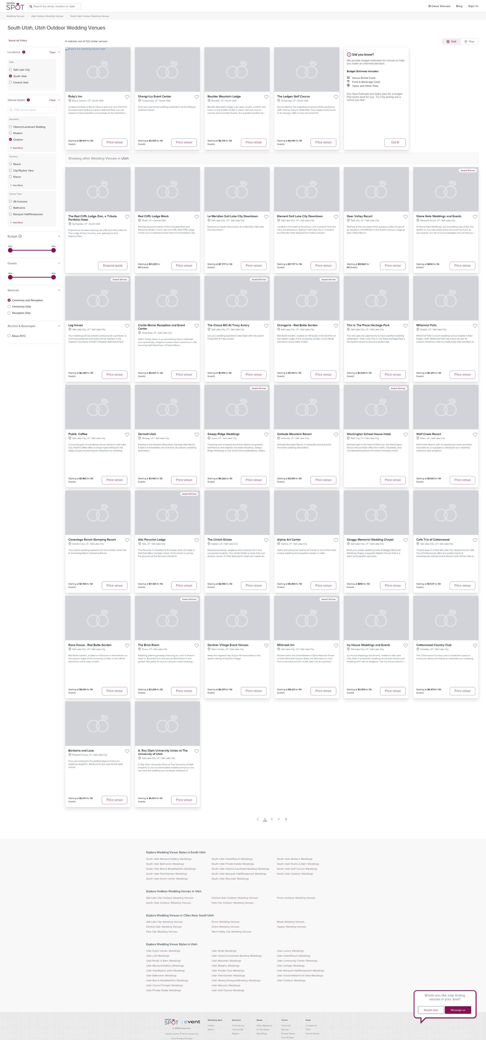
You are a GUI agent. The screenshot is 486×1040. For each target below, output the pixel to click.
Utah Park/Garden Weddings (228, 975)
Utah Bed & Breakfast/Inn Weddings (167, 980)
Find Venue (238, 1025)
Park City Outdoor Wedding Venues (233, 903)
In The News (263, 1029)
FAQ (308, 1029)
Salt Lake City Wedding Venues (164, 922)
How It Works (312, 1033)
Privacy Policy (288, 1033)
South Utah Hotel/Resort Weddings (232, 859)
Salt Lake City (21, 69)
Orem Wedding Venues (225, 927)
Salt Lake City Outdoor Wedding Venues (169, 898)
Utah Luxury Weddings (290, 951)
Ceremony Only (21, 306)
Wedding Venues (15, 16)
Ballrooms (19, 207)
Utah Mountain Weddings (226, 961)
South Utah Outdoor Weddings (295, 874)
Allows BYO (19, 335)
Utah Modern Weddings (226, 965)
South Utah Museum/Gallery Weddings (169, 859)
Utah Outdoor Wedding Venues (47, 16)
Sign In (473, 6)
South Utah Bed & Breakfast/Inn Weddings (171, 869)
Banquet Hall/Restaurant (28, 214)
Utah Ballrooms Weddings (161, 975)
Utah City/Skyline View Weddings (165, 970)
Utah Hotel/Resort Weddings (294, 956)
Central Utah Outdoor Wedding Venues (235, 898)
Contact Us (311, 1025)
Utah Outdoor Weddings (291, 980)
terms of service (190, 1033)
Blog (459, 6)
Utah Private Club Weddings (228, 970)
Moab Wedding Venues (291, 922)
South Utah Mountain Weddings (230, 878)
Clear (53, 52)
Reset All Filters (18, 40)
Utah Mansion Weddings (226, 985)
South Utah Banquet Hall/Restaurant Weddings (239, 874)
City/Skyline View (23, 170)
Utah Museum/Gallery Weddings (165, 965)
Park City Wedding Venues (162, 931)
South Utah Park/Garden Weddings (166, 874)
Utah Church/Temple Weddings (164, 985)
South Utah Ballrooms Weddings (165, 864)
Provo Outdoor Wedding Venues (296, 898)
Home (211, 1025)
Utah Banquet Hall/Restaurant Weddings (300, 970)
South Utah (20, 76)
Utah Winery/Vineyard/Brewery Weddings (236, 980)
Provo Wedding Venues (226, 922)
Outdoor (18, 139)
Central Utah (20, 82)
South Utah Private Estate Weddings (233, 864)
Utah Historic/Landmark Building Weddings (237, 956)
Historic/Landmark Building (29, 126)
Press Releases (264, 1025)
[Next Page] (286, 819)
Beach (17, 164)
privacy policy (172, 1033)
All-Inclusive (20, 201)
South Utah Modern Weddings (294, 859)
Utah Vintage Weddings (291, 965)
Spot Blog (262, 1033)
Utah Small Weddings (224, 951)
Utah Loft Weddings (157, 956)
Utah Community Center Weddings (297, 961)
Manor (17, 176)
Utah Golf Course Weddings (228, 990)
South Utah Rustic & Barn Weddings (298, 864)
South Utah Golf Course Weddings (297, 869)
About (211, 1029)
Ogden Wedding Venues (291, 927)
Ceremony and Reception (27, 300)
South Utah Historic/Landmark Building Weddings (240, 869)
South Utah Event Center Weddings (167, 878)
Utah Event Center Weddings (163, 951)
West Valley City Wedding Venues (232, 931)
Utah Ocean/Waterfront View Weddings (300, 975)
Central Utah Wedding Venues (164, 927)
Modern (18, 133)
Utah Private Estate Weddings (163, 990)
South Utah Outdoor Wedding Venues (89, 16)
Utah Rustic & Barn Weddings (163, 961)
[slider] (10, 250)
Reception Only (21, 312)
